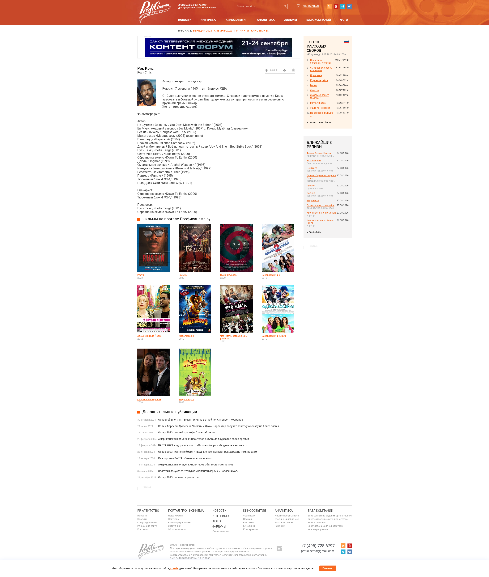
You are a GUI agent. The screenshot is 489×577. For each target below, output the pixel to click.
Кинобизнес (260, 30)
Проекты (142, 519)
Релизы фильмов (221, 531)
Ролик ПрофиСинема (179, 522)
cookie (174, 568)
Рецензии (280, 526)
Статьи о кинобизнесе (287, 519)
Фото (344, 20)
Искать (285, 6)
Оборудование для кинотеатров (325, 526)
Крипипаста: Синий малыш (322, 212)
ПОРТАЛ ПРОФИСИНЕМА (186, 510)
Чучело (311, 185)
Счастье (314, 90)
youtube (336, 6)
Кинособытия (236, 20)
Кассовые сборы (284, 522)
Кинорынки (249, 526)
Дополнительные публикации (169, 411)
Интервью (208, 20)
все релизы (315, 232)
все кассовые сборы (320, 122)
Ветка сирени (314, 160)
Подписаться (310, 6)
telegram (343, 6)
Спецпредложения (147, 522)
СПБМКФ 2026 (223, 30)
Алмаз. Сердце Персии (319, 153)
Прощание (316, 75)
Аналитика (266, 20)
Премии (247, 519)
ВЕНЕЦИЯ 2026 (202, 30)
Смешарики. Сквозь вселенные (321, 69)
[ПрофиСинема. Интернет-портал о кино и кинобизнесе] (155, 8)
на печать (284, 70)
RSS (329, 6)
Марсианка (313, 200)
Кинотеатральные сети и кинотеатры (328, 519)
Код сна (311, 193)
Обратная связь (177, 529)
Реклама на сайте (147, 526)
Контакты (142, 529)
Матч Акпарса (318, 103)
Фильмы (290, 20)
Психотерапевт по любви (320, 205)
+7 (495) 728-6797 (318, 545)
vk (349, 6)
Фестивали (249, 515)
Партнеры (173, 519)
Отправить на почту (293, 69)
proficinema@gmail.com (317, 551)
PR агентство (148, 510)
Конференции (250, 529)
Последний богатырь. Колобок (320, 61)
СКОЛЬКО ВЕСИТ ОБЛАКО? (319, 96)
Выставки (248, 522)
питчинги (241, 30)
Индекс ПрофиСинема (287, 515)
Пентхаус (312, 168)
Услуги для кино (316, 522)
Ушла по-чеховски (320, 108)
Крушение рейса (319, 80)
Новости (185, 20)
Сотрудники (174, 526)
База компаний (318, 20)
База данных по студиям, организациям (330, 515)
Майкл (313, 85)
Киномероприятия (318, 529)
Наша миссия (175, 515)
